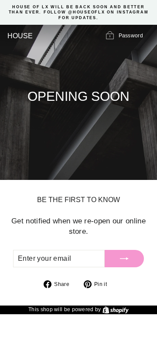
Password (131, 36)
